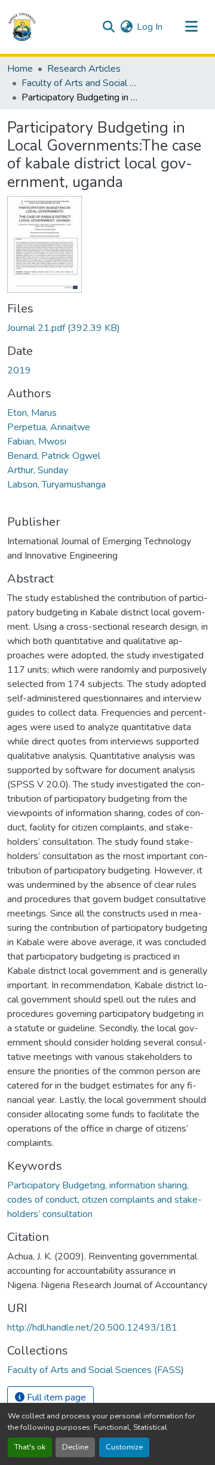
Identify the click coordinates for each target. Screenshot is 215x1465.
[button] (22, 27)
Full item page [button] (55, 1397)
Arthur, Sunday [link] (37, 470)
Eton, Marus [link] (32, 412)
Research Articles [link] (84, 68)
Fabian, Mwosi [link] (36, 441)
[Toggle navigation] (191, 27)
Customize (124, 1447)
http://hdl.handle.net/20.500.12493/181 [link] (92, 1327)
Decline (75, 1447)
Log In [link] (149, 26)
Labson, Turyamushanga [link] (56, 484)
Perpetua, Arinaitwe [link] (48, 427)
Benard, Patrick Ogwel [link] (53, 455)
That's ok (29, 1447)
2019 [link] (19, 370)
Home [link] (20, 68)
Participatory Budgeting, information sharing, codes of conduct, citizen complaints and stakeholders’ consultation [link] (104, 1200)
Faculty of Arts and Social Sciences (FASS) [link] (81, 83)
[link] (107, 328)
